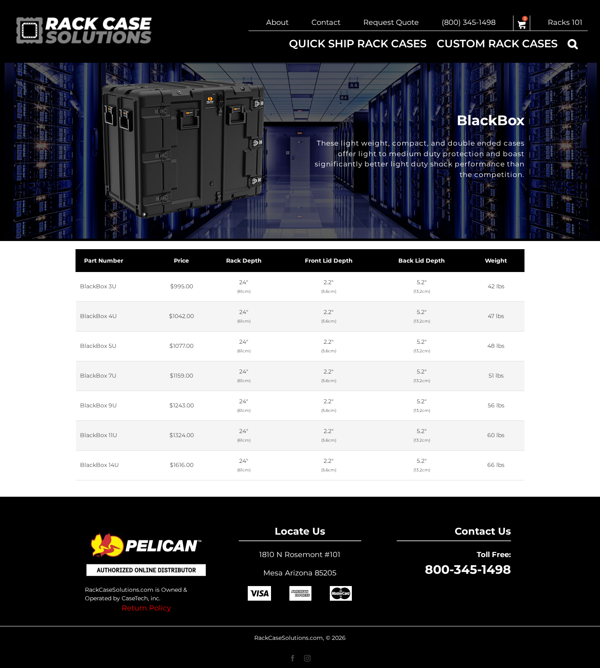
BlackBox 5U (98, 345)
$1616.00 (181, 465)
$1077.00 (181, 345)
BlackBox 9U (98, 405)
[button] (573, 43)
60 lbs (495, 435)
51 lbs (496, 375)
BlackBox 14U (99, 465)
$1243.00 (181, 405)
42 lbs (496, 286)
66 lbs (495, 465)
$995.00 (181, 286)
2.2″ (328, 286)
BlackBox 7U (98, 375)
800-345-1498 (468, 569)
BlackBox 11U (98, 435)
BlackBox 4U (98, 316)
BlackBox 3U (98, 286)
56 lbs (496, 405)
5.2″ (421, 286)
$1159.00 (181, 375)
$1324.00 (181, 435)
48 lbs (495, 345)
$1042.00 (181, 316)
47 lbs (496, 316)
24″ (244, 286)
